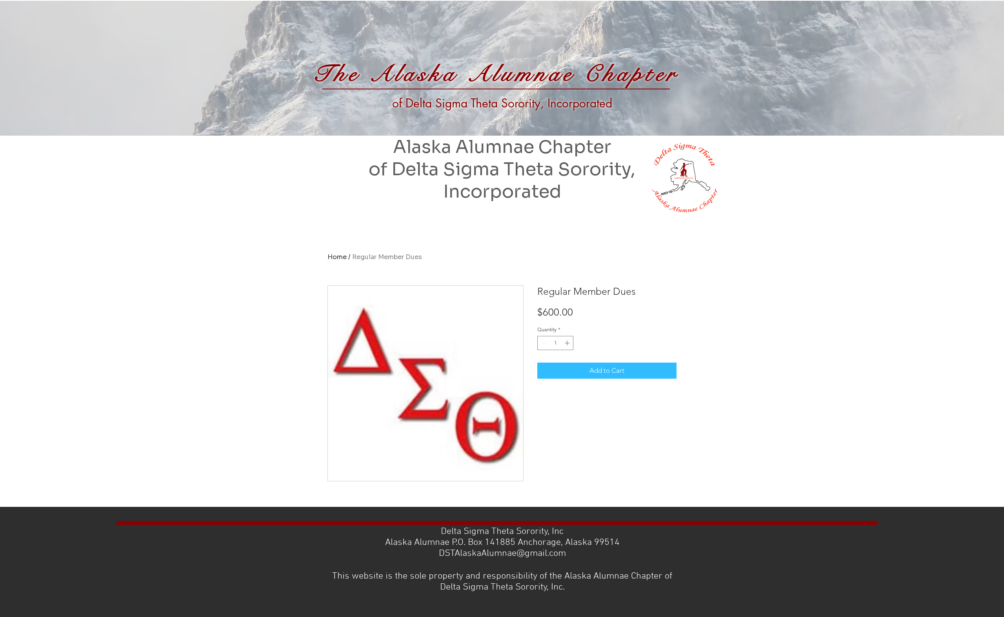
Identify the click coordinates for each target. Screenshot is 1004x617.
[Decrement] (543, 343)
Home (337, 257)
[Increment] (568, 343)
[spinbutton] (555, 343)
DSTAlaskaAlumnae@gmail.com (502, 553)
